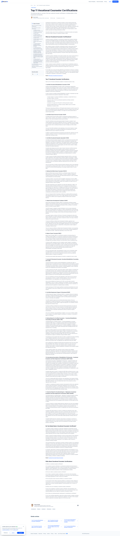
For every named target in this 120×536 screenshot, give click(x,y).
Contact (48, 533)
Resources (40, 533)
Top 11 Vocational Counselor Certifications (36, 28)
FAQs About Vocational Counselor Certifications (37, 67)
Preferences (6, 532)
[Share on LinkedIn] (37, 74)
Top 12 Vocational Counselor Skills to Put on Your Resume (37, 527)
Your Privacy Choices (61, 533)
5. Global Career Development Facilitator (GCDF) (38, 39)
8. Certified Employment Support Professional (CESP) (37, 48)
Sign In (110, 1)
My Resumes (115, 1)
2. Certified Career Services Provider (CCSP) (37, 33)
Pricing (105, 1)
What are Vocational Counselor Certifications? (36, 26)
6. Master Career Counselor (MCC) (37, 42)
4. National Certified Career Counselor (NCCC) (37, 37)
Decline (13, 532)
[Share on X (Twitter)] (33, 74)
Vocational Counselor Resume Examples (56, 457)
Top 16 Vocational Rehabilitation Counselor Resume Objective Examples (70, 520)
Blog (34, 5)
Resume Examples (100, 1)
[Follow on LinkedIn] (78, 505)
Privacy (52, 533)
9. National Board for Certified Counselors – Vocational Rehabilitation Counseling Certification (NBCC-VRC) (38, 51)
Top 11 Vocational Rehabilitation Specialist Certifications (70, 527)
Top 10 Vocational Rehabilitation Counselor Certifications (37, 521)
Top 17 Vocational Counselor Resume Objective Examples (53, 521)
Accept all (20, 532)
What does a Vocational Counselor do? (56, 75)
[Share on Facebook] (35, 74)
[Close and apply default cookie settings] (23, 526)
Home (32, 5)
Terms (56, 533)
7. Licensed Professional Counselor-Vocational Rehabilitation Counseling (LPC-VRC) (37, 45)
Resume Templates (92, 1)
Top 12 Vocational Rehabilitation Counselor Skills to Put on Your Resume (53, 526)
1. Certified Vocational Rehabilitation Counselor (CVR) (38, 30)
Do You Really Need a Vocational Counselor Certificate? (37, 64)
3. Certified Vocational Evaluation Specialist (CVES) (37, 35)
